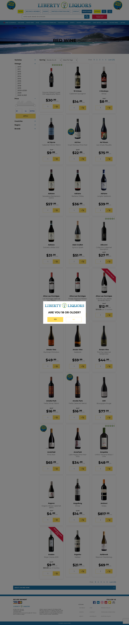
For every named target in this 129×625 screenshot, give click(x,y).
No (74, 319)
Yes (55, 319)
